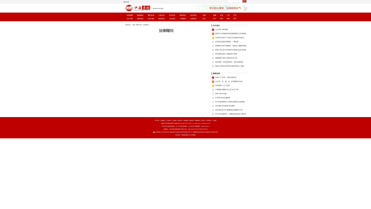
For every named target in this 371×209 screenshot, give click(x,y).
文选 (221, 15)
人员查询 (168, 120)
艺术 (235, 15)
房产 (235, 18)
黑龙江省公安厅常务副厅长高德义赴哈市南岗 (230, 50)
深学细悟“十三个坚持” (222, 85)
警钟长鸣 (151, 15)
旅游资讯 (161, 18)
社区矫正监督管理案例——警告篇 (226, 41)
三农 (228, 15)
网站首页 (126, 2)
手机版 (214, 120)
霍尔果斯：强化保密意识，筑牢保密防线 (229, 62)
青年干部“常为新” (221, 93)
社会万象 (151, 18)
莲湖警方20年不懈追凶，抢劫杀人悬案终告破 (230, 46)
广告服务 (174, 120)
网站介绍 (139, 25)
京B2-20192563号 (192, 129)
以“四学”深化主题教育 (222, 98)
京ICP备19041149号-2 (202, 129)
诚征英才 (180, 120)
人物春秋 (183, 18)
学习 (214, 18)
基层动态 (140, 18)
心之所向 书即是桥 (221, 29)
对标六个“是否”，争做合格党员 (225, 77)
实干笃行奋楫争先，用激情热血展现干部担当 (230, 114)
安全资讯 (172, 15)
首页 (133, 25)
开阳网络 (193, 135)
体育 (228, 18)
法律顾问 (145, 25)
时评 (221, 18)
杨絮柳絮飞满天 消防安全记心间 (226, 58)
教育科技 (183, 15)
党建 (214, 15)
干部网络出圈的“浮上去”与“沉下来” (227, 89)
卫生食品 (172, 18)
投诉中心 (203, 120)
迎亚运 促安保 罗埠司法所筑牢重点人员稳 (229, 66)
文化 (204, 18)
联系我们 (209, 120)
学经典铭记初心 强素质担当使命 (226, 54)
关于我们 (157, 120)
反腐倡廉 (130, 15)
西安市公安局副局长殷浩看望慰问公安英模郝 (230, 33)
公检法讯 (161, 15)
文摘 (204, 15)
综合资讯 (193, 15)
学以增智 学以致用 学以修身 (225, 106)
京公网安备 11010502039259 (162, 132)
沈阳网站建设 (184, 135)
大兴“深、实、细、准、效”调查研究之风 (229, 81)
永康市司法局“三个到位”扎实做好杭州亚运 (229, 37)
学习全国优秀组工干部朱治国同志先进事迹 (230, 102)
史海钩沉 (193, 18)
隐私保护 (191, 120)
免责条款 (186, 120)
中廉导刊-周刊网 (165, 123)
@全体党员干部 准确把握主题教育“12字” (229, 110)
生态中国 (130, 18)
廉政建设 (140, 15)
